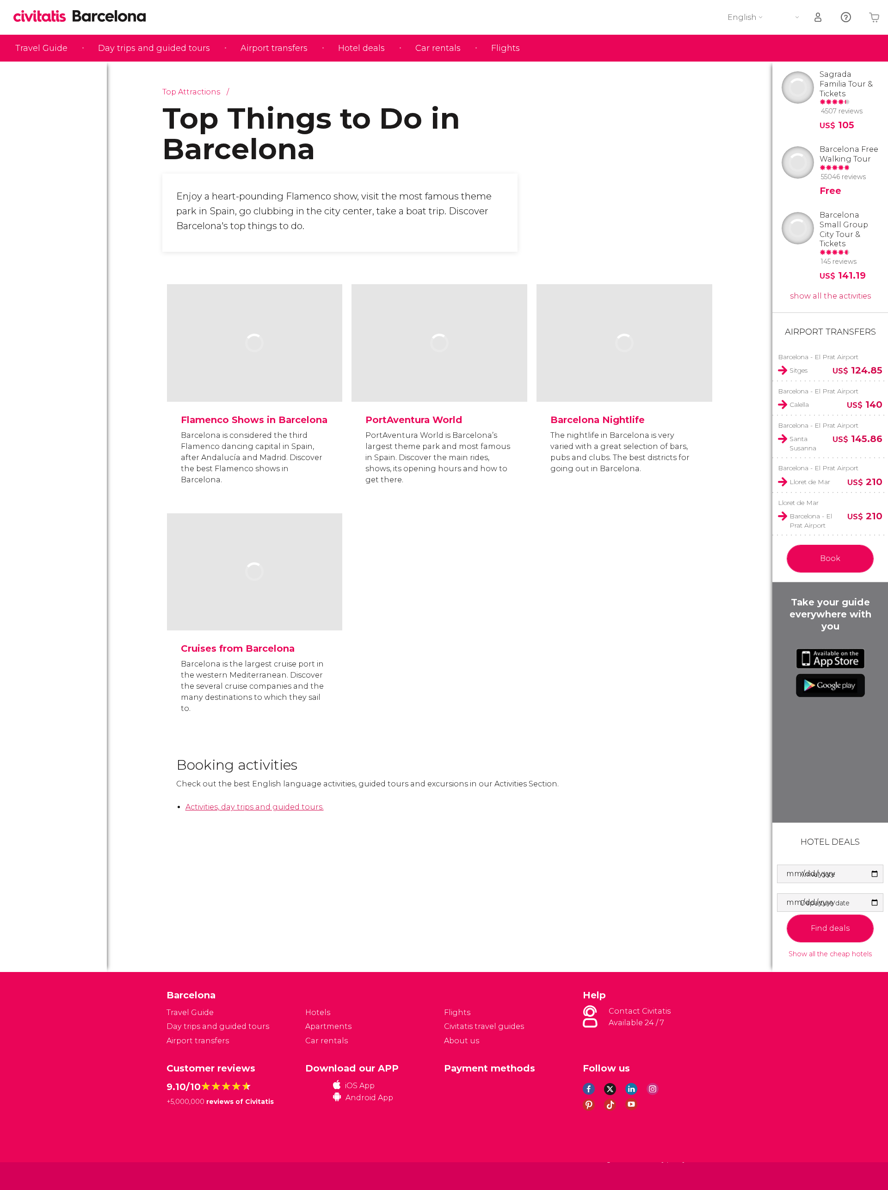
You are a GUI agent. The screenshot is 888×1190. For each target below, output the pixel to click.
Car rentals (438, 48)
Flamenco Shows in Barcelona (254, 419)
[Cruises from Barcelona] (255, 600)
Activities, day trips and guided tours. (254, 807)
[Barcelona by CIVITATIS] (43, 17)
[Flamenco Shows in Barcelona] (255, 371)
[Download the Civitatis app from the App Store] (830, 658)
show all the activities (830, 296)
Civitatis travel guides (484, 1026)
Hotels (317, 1012)
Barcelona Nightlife (597, 419)
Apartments (328, 1026)
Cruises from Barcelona (238, 648)
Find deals (830, 928)
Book (830, 558)
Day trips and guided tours (154, 48)
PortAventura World (413, 419)
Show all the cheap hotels (830, 954)
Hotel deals (361, 48)
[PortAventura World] (439, 371)
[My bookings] (818, 17)
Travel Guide (41, 48)
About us (461, 1040)
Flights (505, 48)
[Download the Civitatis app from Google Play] (830, 685)
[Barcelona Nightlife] (624, 371)
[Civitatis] (189, 1175)
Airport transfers (274, 48)
